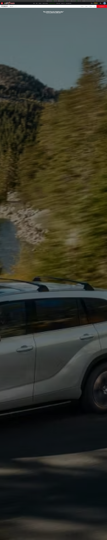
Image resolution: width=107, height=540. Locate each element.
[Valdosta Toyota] (9, 3)
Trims (95, 6)
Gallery (86, 6)
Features (90, 6)
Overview (82, 6)
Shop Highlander (101, 6)
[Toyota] (2, 3)
